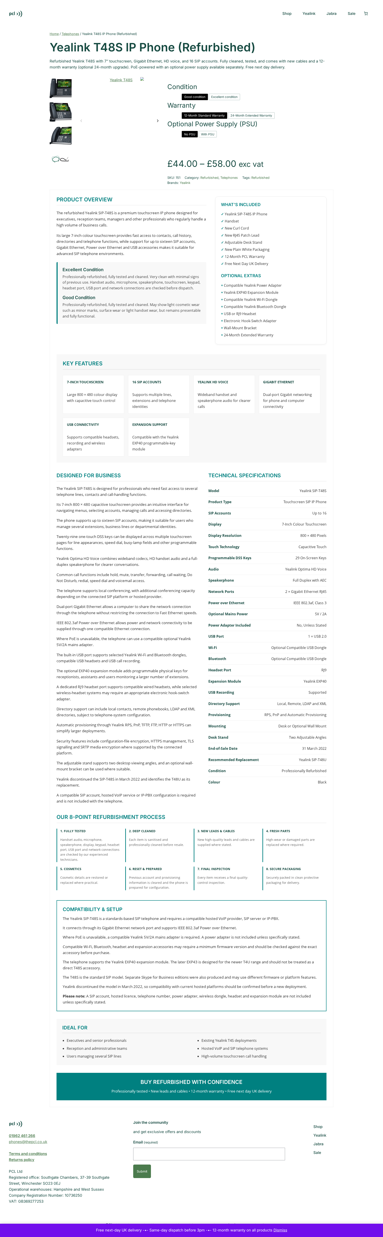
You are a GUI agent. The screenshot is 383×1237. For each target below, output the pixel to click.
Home (54, 34)
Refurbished (209, 177)
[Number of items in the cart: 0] (366, 13)
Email (145, 1142)
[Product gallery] (119, 120)
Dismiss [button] (280, 1230)
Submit (142, 1171)
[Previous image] (81, 121)
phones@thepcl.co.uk (28, 1142)
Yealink (185, 183)
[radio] (195, 97)
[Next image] (157, 121)
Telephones (70, 34)
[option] (61, 112)
